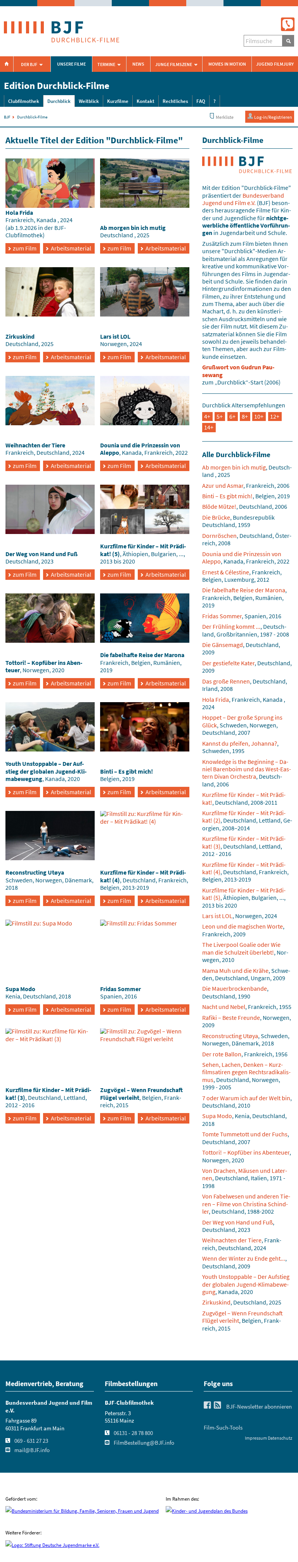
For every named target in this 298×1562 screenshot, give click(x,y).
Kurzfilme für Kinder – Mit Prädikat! (244, 798)
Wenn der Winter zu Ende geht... (243, 1258)
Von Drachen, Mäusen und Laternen (244, 1174)
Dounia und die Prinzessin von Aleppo (241, 557)
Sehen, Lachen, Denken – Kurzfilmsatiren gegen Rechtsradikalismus (246, 1072)
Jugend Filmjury (275, 64)
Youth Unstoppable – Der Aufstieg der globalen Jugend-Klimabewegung (245, 1284)
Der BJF (29, 64)
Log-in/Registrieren (272, 117)
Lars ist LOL (217, 916)
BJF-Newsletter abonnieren (259, 1406)
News (138, 64)
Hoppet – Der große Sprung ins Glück (242, 721)
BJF (7, 117)
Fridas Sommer (222, 616)
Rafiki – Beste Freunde (231, 1017)
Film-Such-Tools (223, 1427)
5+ (220, 416)
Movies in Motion (227, 64)
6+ (232, 416)
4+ (207, 416)
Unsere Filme (71, 64)
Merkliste (224, 117)
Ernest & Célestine (225, 572)
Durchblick (59, 101)
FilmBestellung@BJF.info (144, 1442)
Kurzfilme (117, 101)
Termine (106, 64)
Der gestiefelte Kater (228, 663)
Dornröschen (219, 535)
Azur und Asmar (222, 485)
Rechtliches (175, 101)
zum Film (24, 248)
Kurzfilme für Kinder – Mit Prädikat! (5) (244, 893)
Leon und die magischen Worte (242, 926)
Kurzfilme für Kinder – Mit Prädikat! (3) (244, 842)
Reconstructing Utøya (230, 1036)
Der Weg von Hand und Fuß (237, 1222)
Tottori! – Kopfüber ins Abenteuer (245, 1152)
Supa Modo (217, 1116)
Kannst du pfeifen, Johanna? (239, 743)
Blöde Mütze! (219, 506)
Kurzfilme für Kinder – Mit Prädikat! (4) (244, 868)
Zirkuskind (216, 1302)
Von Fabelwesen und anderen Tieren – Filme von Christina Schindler (246, 1203)
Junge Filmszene (173, 64)
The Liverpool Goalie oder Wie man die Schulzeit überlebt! (241, 948)
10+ (258, 416)
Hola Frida (215, 699)
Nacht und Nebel (223, 1007)
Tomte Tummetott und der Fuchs (245, 1134)
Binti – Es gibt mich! (227, 496)
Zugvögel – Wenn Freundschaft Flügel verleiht (242, 1316)
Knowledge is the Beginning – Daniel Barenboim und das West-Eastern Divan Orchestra (246, 769)
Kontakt (145, 101)
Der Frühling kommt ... (231, 626)
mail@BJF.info (32, 1450)
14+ (208, 427)
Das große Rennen (226, 681)
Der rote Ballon (221, 1054)
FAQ (200, 101)
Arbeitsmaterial (71, 248)
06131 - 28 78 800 (133, 1433)
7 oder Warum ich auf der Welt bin (246, 1098)
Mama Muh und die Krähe (235, 970)
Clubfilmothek (23, 101)
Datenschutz (280, 1438)
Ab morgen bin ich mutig (234, 467)
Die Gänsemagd (222, 645)
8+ (245, 416)
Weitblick (89, 101)
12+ (274, 416)
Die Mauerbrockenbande (234, 988)
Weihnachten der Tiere (232, 1240)
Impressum (256, 1438)
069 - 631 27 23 (31, 1440)
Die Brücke (216, 517)
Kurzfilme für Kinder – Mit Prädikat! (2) (244, 816)
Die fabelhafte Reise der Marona (243, 590)
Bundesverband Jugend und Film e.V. (243, 199)
